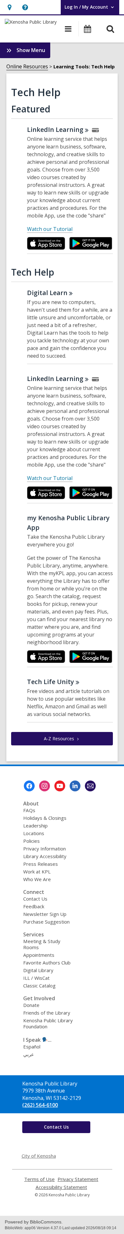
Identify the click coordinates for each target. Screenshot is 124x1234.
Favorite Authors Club (47, 962)
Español (31, 1046)
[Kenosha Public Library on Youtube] (59, 786)
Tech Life (50, 681)
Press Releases (40, 864)
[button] (9, 7)
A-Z (59, 738)
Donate (31, 1005)
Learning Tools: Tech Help (84, 66)
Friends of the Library (46, 1012)
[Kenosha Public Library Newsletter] (90, 786)
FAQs (29, 810)
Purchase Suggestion (46, 921)
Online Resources (27, 66)
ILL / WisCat (36, 978)
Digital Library (38, 970)
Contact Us (35, 898)
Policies (31, 841)
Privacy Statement (78, 1179)
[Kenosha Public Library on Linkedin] (75, 786)
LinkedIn (55, 129)
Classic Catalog (39, 985)
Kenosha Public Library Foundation (48, 1023)
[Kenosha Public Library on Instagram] (44, 786)
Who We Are (37, 879)
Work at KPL (37, 871)
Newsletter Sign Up (44, 914)
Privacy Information (44, 848)
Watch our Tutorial (49, 229)
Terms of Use (39, 1179)
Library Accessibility (44, 856)
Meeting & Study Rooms (41, 944)
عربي (28, 1054)
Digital (47, 292)
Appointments (38, 955)
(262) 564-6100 (40, 1104)
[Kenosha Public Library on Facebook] (29, 786)
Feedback (33, 906)
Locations (33, 833)
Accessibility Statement (61, 1187)
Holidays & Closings (44, 818)
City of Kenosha (39, 1156)
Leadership (35, 825)
